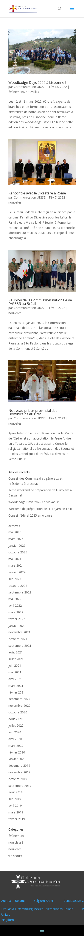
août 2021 (15, 652)
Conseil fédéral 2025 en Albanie (30, 515)
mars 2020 (15, 746)
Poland (68, 909)
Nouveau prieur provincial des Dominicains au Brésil (32, 412)
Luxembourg (24, 909)
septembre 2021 (19, 645)
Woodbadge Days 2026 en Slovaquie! (34, 502)
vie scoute (15, 856)
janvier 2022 (16, 626)
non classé (15, 842)
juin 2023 (14, 579)
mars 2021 (15, 686)
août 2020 (15, 719)
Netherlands (54, 909)
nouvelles (32, 92)
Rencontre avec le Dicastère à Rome (37, 193)
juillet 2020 (15, 725)
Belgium (39, 901)
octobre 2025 (17, 552)
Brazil (49, 901)
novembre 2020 (19, 705)
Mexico (38, 909)
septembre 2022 (19, 592)
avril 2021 (15, 679)
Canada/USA (72, 901)
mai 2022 (14, 599)
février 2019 (16, 819)
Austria (6, 901)
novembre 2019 (19, 772)
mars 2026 (15, 539)
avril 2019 (15, 805)
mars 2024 (15, 565)
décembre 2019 (19, 765)
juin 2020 (14, 732)
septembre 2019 (19, 786)
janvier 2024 (16, 572)
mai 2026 (14, 532)
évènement (16, 92)
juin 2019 (14, 799)
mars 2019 (15, 812)
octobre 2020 (17, 712)
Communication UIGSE (29, 87)
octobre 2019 (17, 779)
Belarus (20, 901)
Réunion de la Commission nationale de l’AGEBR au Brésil (40, 302)
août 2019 (15, 792)
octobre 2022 (17, 586)
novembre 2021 (19, 632)
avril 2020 (15, 739)
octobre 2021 (17, 639)
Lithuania (7, 909)
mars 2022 (15, 612)
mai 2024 (14, 559)
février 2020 (16, 752)
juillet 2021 (15, 659)
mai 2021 (14, 672)
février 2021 (16, 692)
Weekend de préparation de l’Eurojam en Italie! (40, 509)
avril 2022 (15, 605)
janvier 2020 (16, 759)
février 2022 (16, 619)
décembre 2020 (19, 699)
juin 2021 (14, 665)
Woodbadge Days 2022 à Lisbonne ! (37, 82)
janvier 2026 (16, 545)
